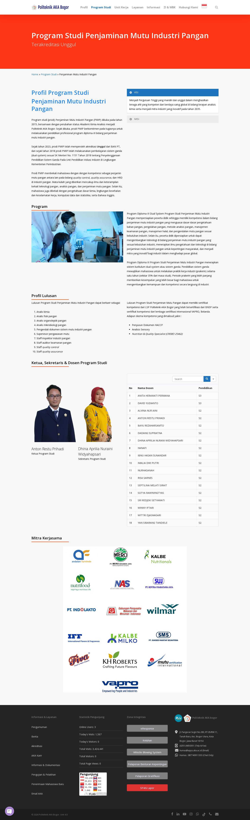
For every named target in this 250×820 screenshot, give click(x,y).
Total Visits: (86, 749)
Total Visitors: (87, 756)
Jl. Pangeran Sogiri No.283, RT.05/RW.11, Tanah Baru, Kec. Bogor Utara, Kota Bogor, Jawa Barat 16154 (199, 736)
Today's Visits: (87, 734)
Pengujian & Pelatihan (43, 774)
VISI (136, 92)
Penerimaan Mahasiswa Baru (47, 784)
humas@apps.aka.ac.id (191, 750)
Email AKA (37, 793)
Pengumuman (39, 727)
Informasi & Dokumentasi (45, 765)
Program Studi (49, 74)
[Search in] (213, 379)
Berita (34, 736)
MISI (136, 119)
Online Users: (86, 727)
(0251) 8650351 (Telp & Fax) (193, 745)
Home (34, 74)
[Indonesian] (204, 7)
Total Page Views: (89, 763)
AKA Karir (36, 755)
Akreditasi (36, 746)
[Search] (207, 379)
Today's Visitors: (88, 741)
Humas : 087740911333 (191, 755)
